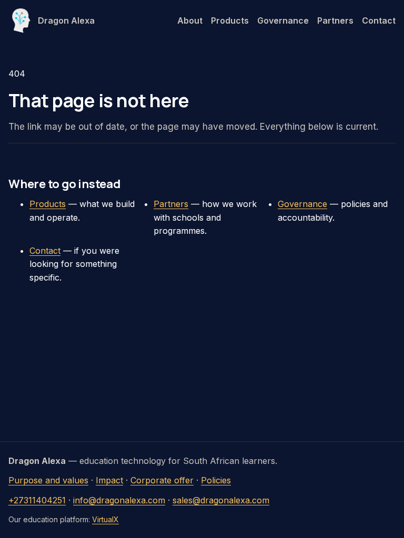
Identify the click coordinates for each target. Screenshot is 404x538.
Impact (109, 480)
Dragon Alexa (66, 20)
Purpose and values (48, 480)
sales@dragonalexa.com (221, 500)
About (190, 20)
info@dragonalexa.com (119, 500)
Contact (379, 20)
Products (230, 20)
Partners (335, 20)
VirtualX (105, 519)
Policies (216, 480)
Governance (283, 20)
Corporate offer (162, 480)
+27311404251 (37, 500)
